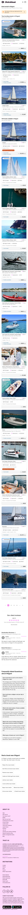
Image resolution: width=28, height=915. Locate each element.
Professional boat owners (8, 820)
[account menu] (25, 2)
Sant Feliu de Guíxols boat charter (10, 768)
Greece (4, 866)
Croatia (4, 865)
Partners (4, 828)
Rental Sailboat (6, 874)
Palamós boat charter (7, 772)
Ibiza (4, 868)
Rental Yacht (5, 881)
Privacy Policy (6, 822)
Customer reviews (7, 854)
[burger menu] (22, 2)
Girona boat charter (7, 791)
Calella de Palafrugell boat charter (10, 776)
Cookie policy (5, 823)
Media (4, 817)
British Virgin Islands (7, 871)
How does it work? (6, 816)
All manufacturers (6, 882)
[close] (24, 12)
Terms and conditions (7, 825)
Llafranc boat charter (7, 780)
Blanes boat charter (18, 787)
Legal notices (5, 826)
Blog (3, 836)
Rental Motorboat (6, 876)
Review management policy (8, 834)
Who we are (5, 814)
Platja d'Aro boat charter (8, 765)
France (4, 869)
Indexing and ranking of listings (9, 831)
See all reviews (14, 624)
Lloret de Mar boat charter (8, 783)
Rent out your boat (7, 819)
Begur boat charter (7, 787)
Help (4, 812)
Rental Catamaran (6, 878)
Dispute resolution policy (8, 833)
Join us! (4, 830)
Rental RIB (5, 879)
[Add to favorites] (25, 21)
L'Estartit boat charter (19, 791)
